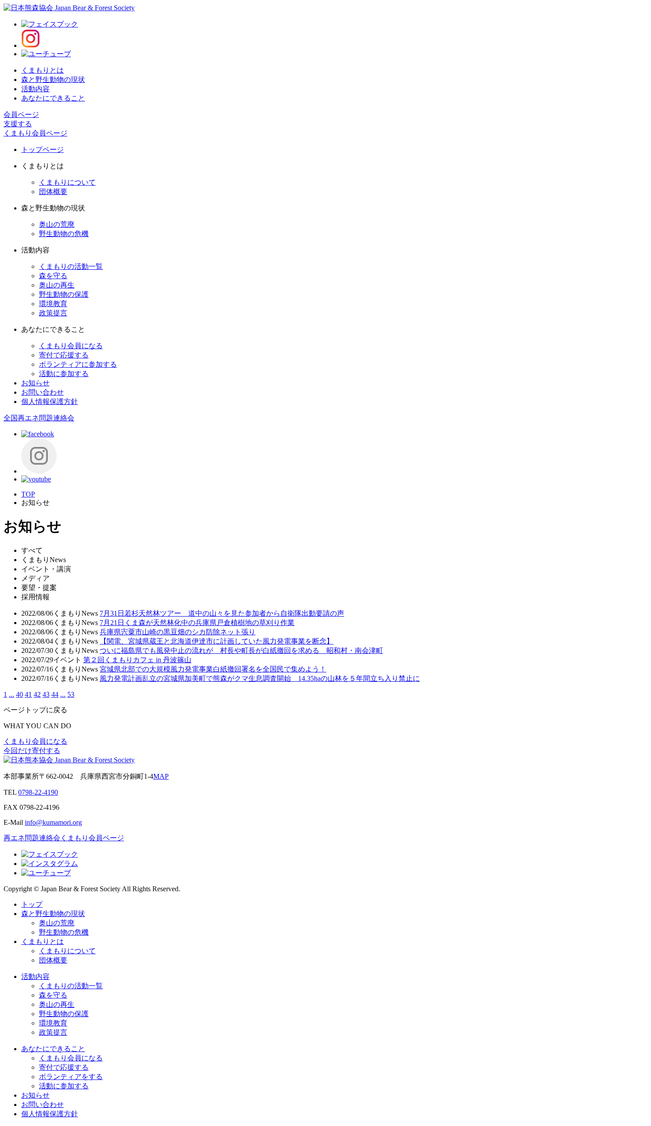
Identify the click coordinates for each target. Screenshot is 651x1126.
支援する (18, 124)
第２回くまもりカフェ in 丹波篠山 (137, 660)
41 (28, 694)
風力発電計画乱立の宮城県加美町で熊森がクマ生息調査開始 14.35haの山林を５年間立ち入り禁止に (260, 678)
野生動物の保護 (64, 294)
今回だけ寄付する (32, 750)
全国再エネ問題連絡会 (39, 418)
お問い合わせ (42, 392)
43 (46, 694)
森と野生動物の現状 (53, 79)
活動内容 (35, 89)
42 (37, 694)
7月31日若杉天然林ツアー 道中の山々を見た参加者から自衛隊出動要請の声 (222, 613)
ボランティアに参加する (78, 364)
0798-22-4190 (38, 792)
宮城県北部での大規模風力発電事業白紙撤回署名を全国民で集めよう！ (213, 669)
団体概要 (53, 191)
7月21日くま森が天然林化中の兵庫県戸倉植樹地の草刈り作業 (197, 622)
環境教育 (53, 303)
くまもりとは (42, 70)
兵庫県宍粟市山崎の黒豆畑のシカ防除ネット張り (178, 632)
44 (54, 694)
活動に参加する (64, 373)
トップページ (42, 149)
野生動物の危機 (64, 233)
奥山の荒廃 (56, 224)
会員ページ (21, 114)
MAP (161, 776)
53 (70, 694)
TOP (28, 494)
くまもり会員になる (71, 345)
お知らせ (35, 383)
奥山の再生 (56, 285)
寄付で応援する (64, 355)
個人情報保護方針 (49, 401)
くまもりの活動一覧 (71, 266)
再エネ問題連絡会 (32, 838)
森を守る (53, 276)
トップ (32, 904)
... (11, 694)
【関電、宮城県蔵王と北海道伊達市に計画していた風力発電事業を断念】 (216, 641)
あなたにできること (53, 98)
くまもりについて (67, 182)
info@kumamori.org (53, 822)
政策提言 (53, 313)
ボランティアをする (71, 1076)
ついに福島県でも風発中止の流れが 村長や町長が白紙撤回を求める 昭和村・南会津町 (241, 650)
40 (19, 694)
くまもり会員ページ (35, 133)
